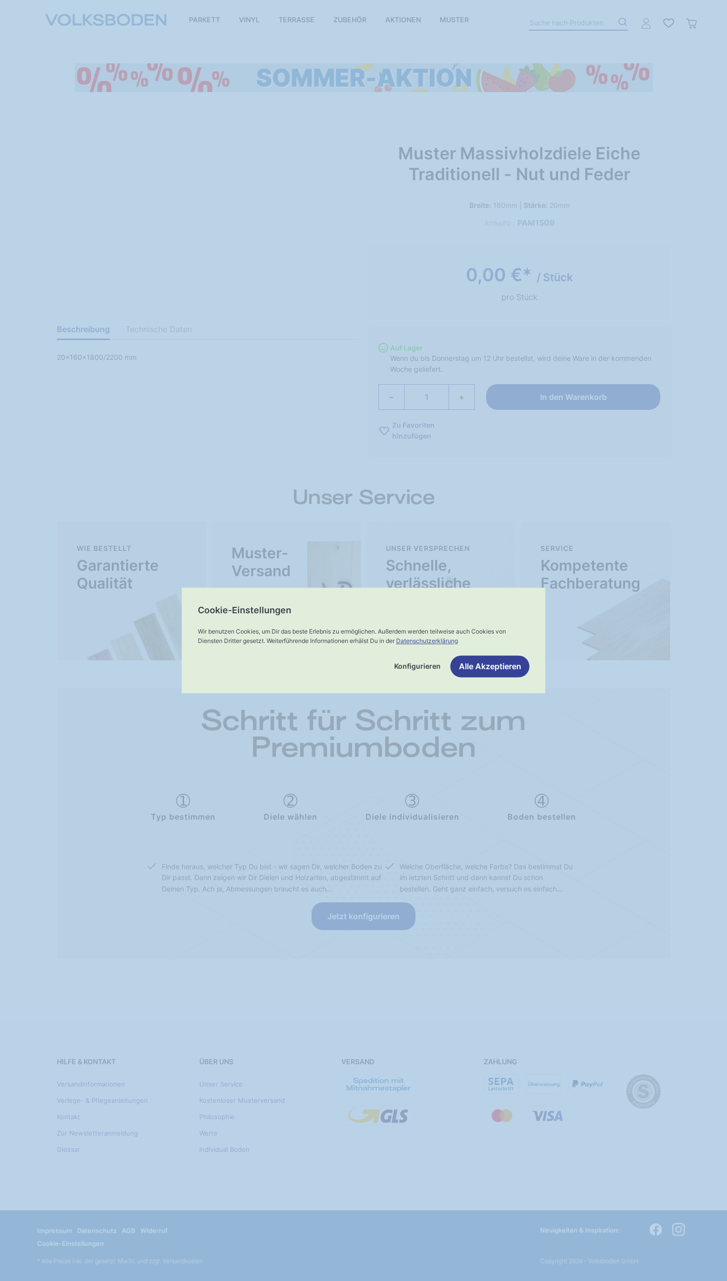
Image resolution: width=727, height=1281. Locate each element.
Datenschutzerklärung (427, 640)
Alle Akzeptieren (490, 667)
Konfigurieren (417, 666)
